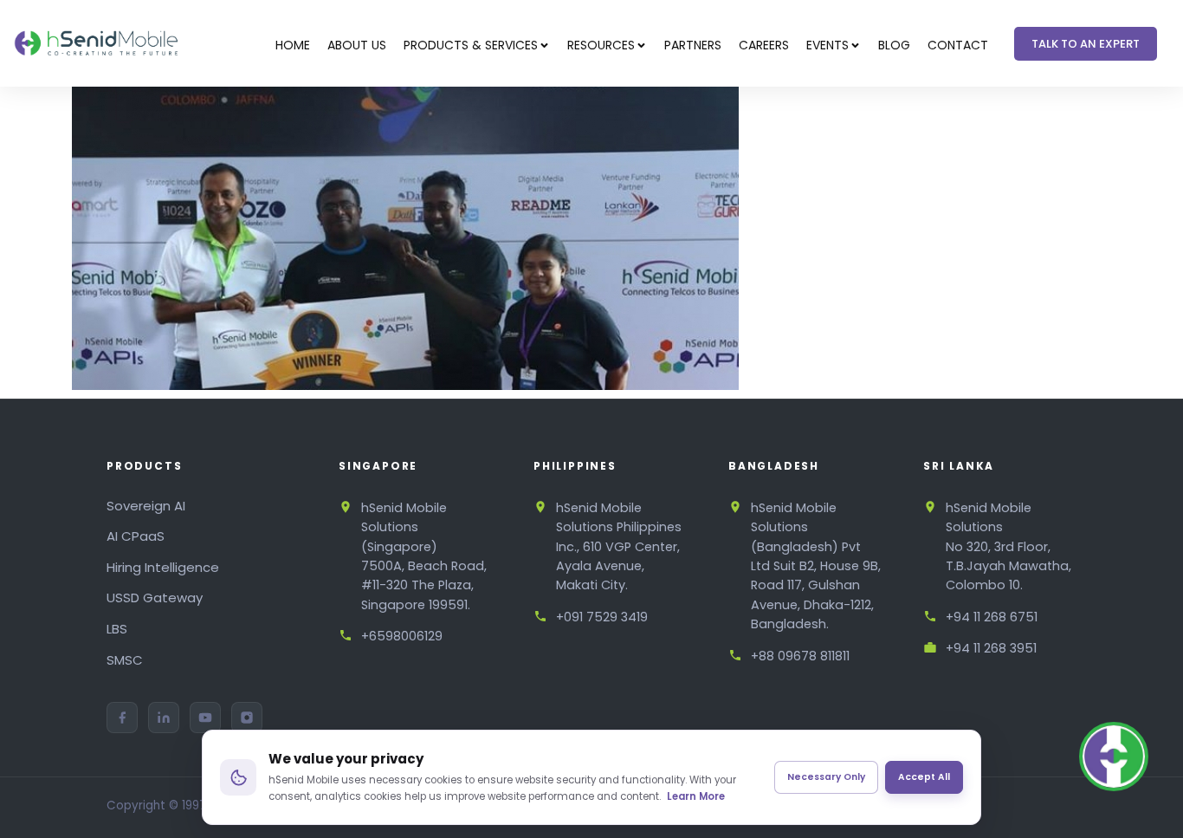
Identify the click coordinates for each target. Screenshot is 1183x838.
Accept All (924, 776)
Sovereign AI (146, 506)
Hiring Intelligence (163, 567)
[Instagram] (246, 717)
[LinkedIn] (163, 717)
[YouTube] (205, 717)
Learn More (696, 796)
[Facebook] (122, 717)
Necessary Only (826, 776)
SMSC (125, 660)
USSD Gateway (155, 597)
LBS (117, 629)
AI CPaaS (136, 536)
